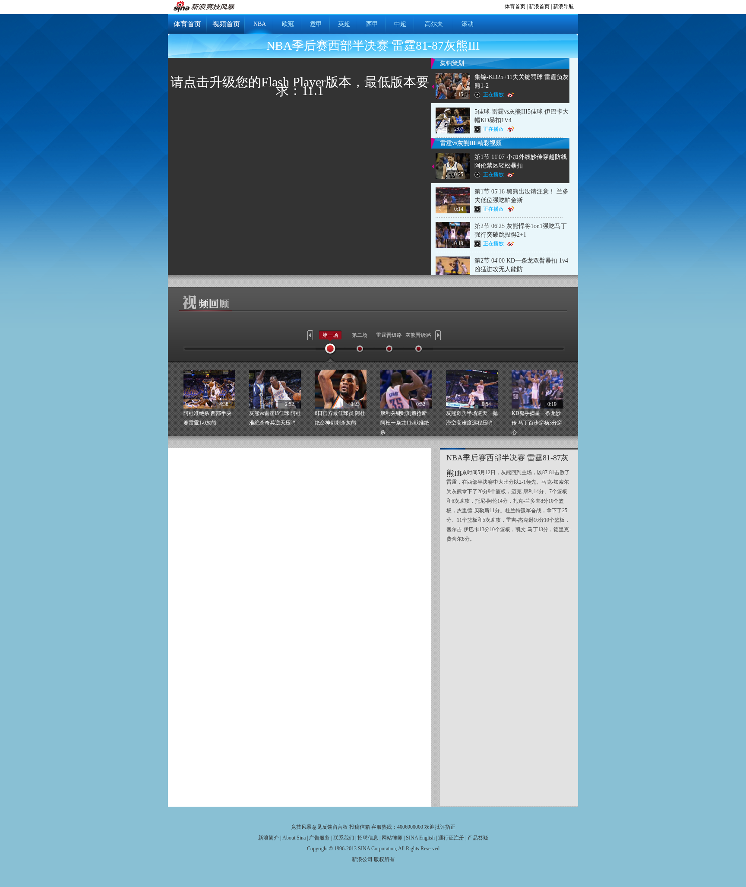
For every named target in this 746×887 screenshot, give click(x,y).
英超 (344, 24)
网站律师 (392, 838)
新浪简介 (268, 838)
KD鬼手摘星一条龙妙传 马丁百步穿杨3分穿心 (537, 422)
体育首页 (515, 6)
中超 (400, 24)
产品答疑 (478, 838)
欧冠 (288, 24)
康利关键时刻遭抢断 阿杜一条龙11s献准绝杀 (404, 422)
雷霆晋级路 (389, 335)
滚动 (468, 24)
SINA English (420, 838)
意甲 (316, 24)
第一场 (330, 335)
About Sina (294, 838)
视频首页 (226, 24)
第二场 (359, 335)
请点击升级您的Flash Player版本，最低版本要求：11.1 (300, 86)
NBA (259, 24)
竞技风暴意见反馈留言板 (319, 827)
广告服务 (319, 838)
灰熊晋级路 (418, 335)
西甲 (372, 24)
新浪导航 (563, 6)
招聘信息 (367, 838)
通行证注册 (451, 838)
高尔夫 (434, 24)
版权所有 (384, 859)
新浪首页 (539, 6)
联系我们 (343, 838)
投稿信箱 (359, 827)
